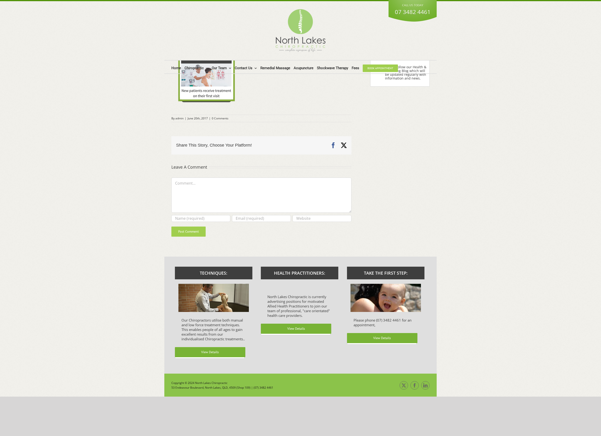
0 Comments (220, 118)
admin (179, 118)
